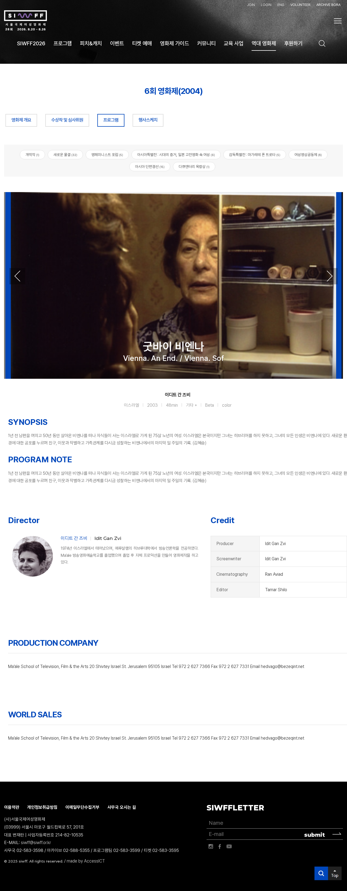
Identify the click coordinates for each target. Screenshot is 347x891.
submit (314, 835)
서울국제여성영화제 (25, 20)
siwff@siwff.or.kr (36, 842)
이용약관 (11, 807)
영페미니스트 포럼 (107, 154)
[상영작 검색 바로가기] (322, 43)
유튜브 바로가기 (229, 846)
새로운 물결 (65, 154)
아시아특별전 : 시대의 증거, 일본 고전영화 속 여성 (176, 154)
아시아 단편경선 (150, 166)
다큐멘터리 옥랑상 (194, 166)
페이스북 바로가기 (220, 846)
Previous (17, 276)
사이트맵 (338, 20)
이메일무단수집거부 (82, 807)
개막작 (32, 154)
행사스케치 (148, 120)
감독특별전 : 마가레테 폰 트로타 (254, 154)
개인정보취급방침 (42, 807)
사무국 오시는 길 (121, 807)
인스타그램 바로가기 (210, 846)
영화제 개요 (21, 120)
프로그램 (110, 120)
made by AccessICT (86, 861)
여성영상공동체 (308, 154)
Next (330, 276)
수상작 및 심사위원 (67, 120)
